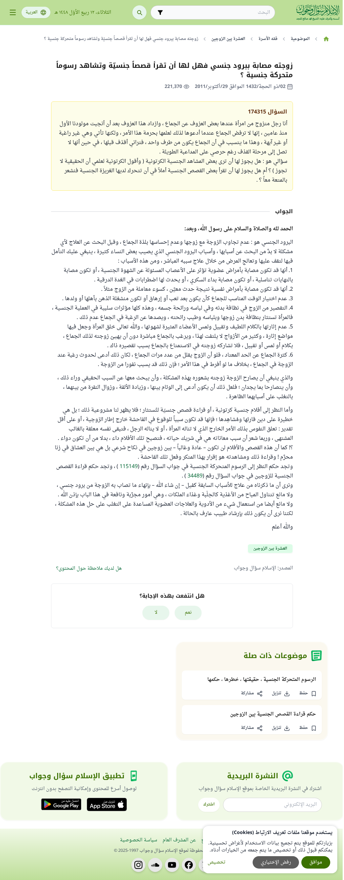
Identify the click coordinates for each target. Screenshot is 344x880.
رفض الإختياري (276, 862)
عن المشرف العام (179, 840)
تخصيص (216, 862)
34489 (195, 476)
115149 (129, 467)
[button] (307, 693)
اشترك (209, 804)
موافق (315, 862)
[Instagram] (138, 865)
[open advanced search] (160, 12)
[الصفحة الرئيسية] (326, 39)
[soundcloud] (155, 865)
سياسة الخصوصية (138, 840)
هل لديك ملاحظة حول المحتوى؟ (89, 568)
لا (156, 612)
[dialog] (270, 849)
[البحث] (139, 12)
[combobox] (217, 12)
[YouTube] (172, 865)
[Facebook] (189, 865)
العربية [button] (32, 12)
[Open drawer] (12, 12)
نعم (188, 612)
